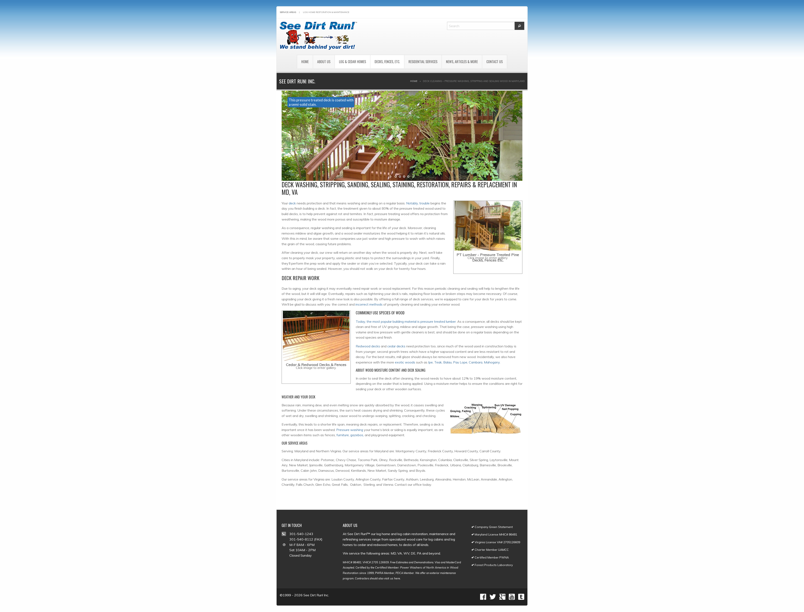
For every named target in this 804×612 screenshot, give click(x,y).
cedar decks (396, 346)
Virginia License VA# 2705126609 (497, 542)
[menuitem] (305, 61)
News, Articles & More (462, 61)
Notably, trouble (418, 203)
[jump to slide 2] (400, 177)
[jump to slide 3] (404, 177)
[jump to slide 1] (396, 177)
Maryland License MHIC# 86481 (495, 534)
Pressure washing (349, 430)
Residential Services (422, 61)
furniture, (342, 435)
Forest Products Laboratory (493, 565)
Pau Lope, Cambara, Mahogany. (476, 362)
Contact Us (494, 61)
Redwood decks (368, 346)
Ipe (430, 362)
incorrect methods (369, 304)
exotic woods (405, 362)
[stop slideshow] (413, 177)
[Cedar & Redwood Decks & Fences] (316, 336)
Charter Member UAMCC (491, 550)
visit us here (392, 578)
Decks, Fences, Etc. (387, 61)
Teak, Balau (443, 362)
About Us (323, 61)
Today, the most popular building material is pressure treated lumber (406, 321)
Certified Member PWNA (491, 557)
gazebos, (357, 435)
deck (292, 203)
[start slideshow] (391, 177)
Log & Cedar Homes (352, 61)
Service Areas (288, 12)
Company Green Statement (493, 527)
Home (305, 61)
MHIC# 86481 (352, 562)
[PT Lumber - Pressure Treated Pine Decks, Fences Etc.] (488, 226)
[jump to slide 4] (408, 177)
